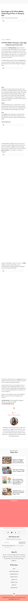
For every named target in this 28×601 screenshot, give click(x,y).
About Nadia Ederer (14, 415)
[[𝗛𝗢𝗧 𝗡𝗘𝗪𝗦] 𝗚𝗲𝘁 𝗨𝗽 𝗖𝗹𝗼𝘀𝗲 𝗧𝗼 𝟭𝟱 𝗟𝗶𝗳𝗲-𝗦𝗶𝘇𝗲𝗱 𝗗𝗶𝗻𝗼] (21, 514)
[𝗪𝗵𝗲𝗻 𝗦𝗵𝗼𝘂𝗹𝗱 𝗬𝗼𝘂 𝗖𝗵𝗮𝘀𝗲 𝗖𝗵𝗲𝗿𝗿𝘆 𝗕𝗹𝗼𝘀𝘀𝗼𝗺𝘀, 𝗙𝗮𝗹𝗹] (21, 507)
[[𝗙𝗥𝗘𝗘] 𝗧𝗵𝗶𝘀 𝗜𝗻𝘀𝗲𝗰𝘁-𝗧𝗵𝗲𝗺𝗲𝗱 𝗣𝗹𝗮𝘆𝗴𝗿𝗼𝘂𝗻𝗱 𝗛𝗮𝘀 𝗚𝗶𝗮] (7, 522)
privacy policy (18, 545)
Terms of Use (14, 582)
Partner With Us (14, 574)
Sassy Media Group (14, 571)
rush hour (18, 599)
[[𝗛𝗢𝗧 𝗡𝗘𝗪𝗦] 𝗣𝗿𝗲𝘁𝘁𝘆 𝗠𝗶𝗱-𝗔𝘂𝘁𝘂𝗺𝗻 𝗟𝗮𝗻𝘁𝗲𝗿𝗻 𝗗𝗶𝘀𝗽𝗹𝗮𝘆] (7, 514)
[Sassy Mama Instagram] (11, 532)
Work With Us (14, 587)
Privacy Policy (14, 576)
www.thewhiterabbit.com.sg (7, 403)
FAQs (14, 568)
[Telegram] (19, 532)
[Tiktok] (15, 532)
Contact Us (14, 579)
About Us (14, 585)
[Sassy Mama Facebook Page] (8, 532)
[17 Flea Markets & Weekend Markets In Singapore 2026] (13, 473)
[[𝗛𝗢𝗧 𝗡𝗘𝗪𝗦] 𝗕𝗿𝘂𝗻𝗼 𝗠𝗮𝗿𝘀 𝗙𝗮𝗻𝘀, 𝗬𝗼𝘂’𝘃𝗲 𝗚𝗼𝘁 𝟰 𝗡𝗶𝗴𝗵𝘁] (21, 522)
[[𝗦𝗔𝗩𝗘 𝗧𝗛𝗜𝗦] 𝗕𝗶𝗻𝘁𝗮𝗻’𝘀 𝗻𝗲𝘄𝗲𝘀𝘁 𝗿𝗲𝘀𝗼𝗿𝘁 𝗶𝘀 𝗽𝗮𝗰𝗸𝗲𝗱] (7, 507)
